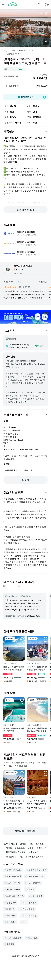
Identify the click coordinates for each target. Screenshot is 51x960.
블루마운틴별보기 (14, 870)
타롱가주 (10, 909)
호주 (5, 50)
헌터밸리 (31, 889)
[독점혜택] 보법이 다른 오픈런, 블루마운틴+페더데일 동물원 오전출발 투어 (37, 668)
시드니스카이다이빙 (15, 896)
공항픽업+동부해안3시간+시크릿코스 (13, 729)
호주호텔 (10, 944)
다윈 (21, 856)
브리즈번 (40, 843)
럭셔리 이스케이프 (23, 265)
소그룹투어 (11, 922)
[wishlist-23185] (39, 13)
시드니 (13, 50)
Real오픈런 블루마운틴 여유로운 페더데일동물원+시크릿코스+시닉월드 (13, 668)
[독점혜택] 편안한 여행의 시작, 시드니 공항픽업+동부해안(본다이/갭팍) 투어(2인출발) (37, 729)
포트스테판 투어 (13, 876)
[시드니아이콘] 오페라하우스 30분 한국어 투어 (37, 802)
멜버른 (23, 843)
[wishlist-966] (45, 638)
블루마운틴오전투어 (37, 870)
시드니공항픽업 (13, 883)
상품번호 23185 (13, 53)
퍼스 (31, 843)
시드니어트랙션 (30, 915)
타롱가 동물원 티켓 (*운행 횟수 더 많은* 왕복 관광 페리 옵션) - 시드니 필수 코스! (14, 802)
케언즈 (9, 848)
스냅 (25, 922)
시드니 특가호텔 (26, 50)
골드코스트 (20, 848)
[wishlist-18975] (45, 772)
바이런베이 (11, 856)
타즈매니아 (41, 848)
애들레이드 (34, 852)
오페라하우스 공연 (35, 876)
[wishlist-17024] (22, 700)
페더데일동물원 (13, 889)
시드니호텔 (33, 937)
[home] (12, 4)
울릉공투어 (11, 902)
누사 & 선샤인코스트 (35, 856)
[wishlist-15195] (22, 638)
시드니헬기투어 (30, 902)
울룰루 (31, 848)
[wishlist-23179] (22, 772)
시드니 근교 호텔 (13, 937)
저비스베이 (11, 915)
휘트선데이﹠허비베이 (16, 852)
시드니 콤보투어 (34, 883)
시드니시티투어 (28, 909)
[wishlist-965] (45, 700)
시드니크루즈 (36, 896)
